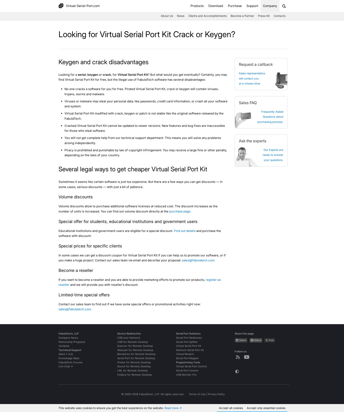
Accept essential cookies (266, 408)
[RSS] (239, 357)
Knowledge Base (69, 358)
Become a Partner (242, 15)
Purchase (235, 6)
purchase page (179, 211)
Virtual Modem (185, 354)
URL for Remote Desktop (132, 370)
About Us (167, 15)
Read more (171, 408)
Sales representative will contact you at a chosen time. (252, 78)
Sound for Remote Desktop (134, 366)
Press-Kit (264, 15)
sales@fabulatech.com (198, 260)
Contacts (279, 15)
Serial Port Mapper (187, 358)
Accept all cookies (231, 408)
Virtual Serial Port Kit (188, 345)
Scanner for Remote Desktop (135, 345)
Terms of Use (197, 394)
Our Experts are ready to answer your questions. (273, 155)
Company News (68, 337)
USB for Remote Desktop (132, 341)
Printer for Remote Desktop (134, 362)
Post (271, 340)
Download (215, 6)
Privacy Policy (216, 394)
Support (252, 6)
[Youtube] (247, 357)
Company (270, 6)
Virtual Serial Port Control (191, 366)
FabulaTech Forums (70, 362)
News (180, 15)
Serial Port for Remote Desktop (136, 358)
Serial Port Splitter (187, 341)
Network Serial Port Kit (190, 350)
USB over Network (128, 337)
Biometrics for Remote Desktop (136, 354)
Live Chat (64, 366)
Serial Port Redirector (189, 337)
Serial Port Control (187, 370)
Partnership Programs (72, 341)
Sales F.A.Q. (66, 354)
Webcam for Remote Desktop (135, 350)
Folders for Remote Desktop (134, 374)
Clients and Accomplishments (207, 15)
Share (242, 340)
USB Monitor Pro (186, 374)
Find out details (184, 231)
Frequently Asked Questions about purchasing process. (270, 116)
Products (197, 6)
